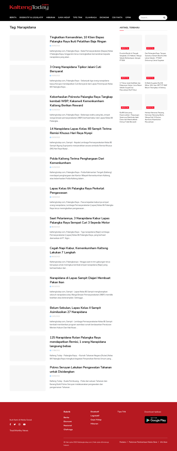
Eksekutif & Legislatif (31, 17)
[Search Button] (164, 17)
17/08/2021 (55, 350)
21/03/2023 (55, 167)
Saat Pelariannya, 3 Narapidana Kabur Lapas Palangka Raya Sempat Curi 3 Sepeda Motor (80, 220)
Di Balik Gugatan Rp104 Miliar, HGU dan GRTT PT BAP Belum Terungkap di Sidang (156, 85)
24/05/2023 (55, 46)
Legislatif (95, 415)
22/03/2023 (55, 137)
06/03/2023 (55, 257)
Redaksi (123, 442)
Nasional (68, 425)
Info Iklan (163, 442)
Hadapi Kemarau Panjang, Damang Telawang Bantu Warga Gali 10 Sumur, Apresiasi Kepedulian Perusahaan (154, 117)
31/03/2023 (55, 110)
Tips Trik (77, 17)
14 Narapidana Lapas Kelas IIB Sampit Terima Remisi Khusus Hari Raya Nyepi (80, 131)
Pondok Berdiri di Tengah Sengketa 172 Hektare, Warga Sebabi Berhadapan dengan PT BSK (130, 56)
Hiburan (50, 17)
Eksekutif (95, 411)
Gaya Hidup (64, 17)
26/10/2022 (55, 286)
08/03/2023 (55, 227)
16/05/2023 (55, 76)
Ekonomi (104, 17)
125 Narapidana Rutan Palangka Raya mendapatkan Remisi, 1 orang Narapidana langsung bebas (78, 341)
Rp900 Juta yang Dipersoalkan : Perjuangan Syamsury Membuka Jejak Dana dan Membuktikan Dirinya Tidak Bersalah (129, 117)
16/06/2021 (55, 376)
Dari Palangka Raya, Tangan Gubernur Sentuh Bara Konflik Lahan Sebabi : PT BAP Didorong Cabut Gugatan (156, 56)
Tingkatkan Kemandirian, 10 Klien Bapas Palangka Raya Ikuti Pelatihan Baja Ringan (78, 39)
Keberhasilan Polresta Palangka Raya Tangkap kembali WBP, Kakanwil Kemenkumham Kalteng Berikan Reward (81, 101)
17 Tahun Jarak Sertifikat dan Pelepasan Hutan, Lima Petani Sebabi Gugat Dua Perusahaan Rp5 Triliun (131, 86)
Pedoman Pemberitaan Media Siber (143, 442)
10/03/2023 (55, 197)
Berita (13, 17)
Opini (128, 17)
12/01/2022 (55, 316)
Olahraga (91, 17)
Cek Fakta (117, 17)
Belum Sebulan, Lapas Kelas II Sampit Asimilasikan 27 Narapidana (75, 310)
